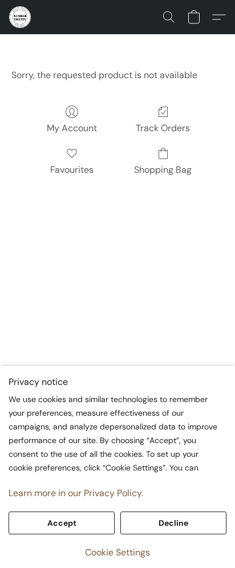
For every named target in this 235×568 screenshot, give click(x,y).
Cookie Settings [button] (117, 552)
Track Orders (163, 128)
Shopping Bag (163, 170)
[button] (20, 17)
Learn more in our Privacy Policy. (76, 493)
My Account (72, 128)
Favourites (72, 170)
